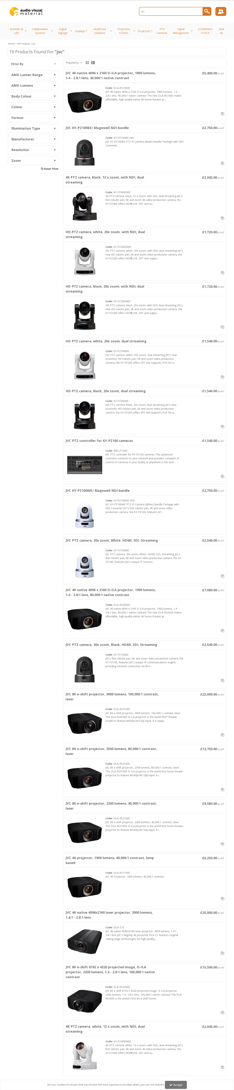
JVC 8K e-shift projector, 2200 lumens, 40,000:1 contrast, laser (111, 805)
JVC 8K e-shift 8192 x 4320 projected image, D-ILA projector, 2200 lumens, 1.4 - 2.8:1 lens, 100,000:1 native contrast (110, 972)
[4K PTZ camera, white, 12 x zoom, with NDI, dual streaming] (84, 1055)
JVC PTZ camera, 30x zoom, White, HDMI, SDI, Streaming (112, 540)
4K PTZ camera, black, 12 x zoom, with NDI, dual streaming (105, 179)
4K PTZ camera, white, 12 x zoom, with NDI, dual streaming (105, 1029)
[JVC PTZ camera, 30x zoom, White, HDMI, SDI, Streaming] (84, 564)
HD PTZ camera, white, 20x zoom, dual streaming (106, 341)
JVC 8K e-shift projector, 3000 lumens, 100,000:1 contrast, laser (112, 696)
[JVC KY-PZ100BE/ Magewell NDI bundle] (84, 151)
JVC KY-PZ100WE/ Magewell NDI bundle (98, 490)
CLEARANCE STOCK (205, 31)
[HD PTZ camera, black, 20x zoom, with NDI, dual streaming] (84, 315)
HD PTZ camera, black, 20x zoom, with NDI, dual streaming (105, 288)
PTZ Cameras (162, 31)
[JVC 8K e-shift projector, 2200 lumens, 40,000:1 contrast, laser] (84, 832)
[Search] (207, 11)
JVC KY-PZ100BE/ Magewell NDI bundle (97, 128)
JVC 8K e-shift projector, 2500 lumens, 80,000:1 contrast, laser (111, 751)
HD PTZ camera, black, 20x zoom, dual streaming (106, 391)
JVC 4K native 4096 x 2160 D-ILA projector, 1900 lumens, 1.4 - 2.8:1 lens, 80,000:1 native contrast (111, 592)
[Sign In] (220, 11)
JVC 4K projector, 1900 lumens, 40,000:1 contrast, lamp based (110, 860)
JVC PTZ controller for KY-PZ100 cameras (99, 440)
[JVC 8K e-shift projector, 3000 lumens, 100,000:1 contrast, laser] (84, 723)
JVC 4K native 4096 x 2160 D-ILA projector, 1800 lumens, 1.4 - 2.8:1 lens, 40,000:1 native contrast (111, 75)
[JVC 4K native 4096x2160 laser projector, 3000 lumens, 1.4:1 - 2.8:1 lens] (84, 941)
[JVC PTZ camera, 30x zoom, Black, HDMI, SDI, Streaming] (84, 668)
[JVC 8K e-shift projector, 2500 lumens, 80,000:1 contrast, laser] (84, 778)
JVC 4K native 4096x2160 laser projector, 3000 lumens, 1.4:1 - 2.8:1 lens (109, 915)
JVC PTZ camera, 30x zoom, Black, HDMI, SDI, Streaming (111, 644)
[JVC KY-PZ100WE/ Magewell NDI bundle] (84, 514)
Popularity (72, 62)
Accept (177, 1085)
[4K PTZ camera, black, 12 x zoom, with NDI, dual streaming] (84, 206)
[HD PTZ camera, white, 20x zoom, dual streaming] (84, 365)
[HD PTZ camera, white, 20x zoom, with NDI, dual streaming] (84, 260)
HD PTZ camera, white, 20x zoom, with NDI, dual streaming (105, 234)
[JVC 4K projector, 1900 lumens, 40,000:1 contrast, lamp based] (84, 887)
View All (221, 31)
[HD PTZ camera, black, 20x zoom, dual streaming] (84, 415)
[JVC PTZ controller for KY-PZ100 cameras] (84, 464)
